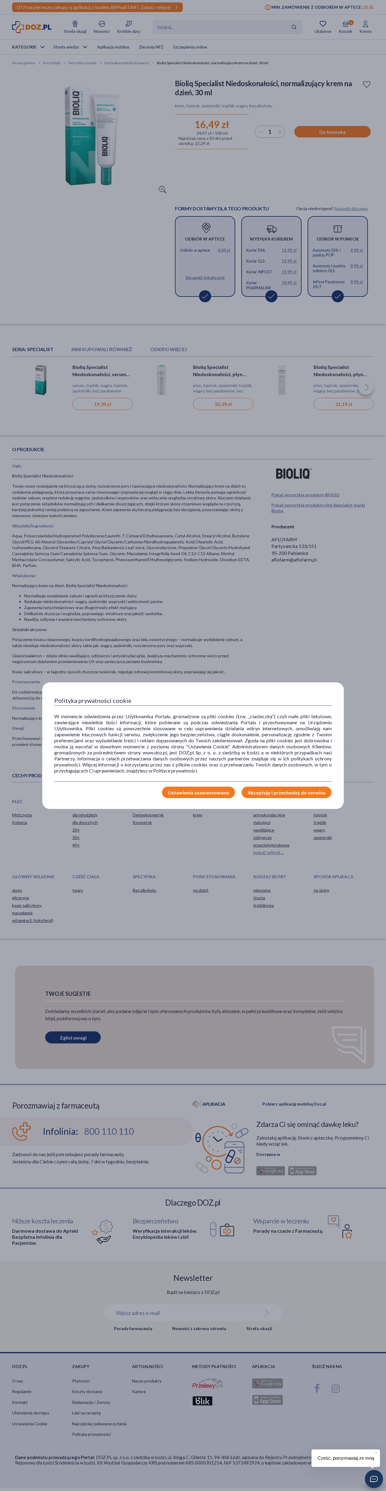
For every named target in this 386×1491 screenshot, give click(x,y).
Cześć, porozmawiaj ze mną (346, 1458)
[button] (374, 1479)
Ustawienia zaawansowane (198, 792)
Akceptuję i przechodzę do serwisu (286, 792)
